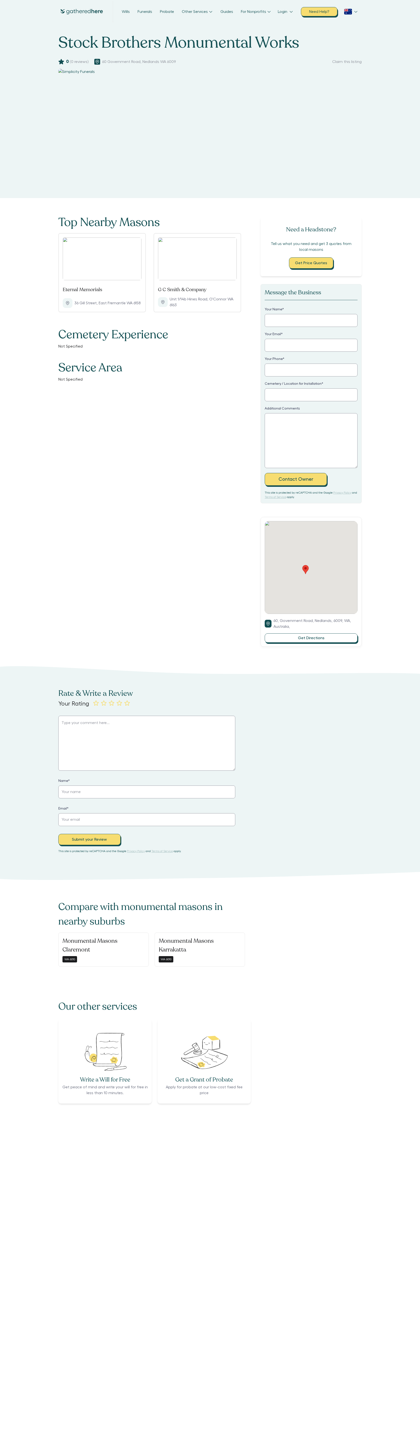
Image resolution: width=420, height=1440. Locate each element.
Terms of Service (275, 497)
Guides (226, 12)
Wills (126, 12)
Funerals (145, 12)
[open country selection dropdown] (351, 12)
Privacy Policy (342, 492)
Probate (167, 12)
